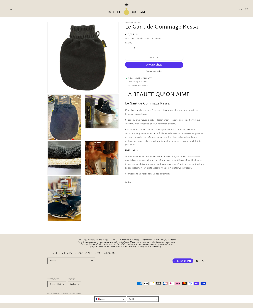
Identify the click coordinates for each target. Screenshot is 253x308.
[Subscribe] (92, 260)
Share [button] (130, 182)
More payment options (154, 71)
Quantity (128, 43)
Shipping (140, 38)
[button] (5, 9)
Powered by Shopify (75, 293)
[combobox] (110, 299)
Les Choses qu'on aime (61, 293)
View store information (138, 85)
